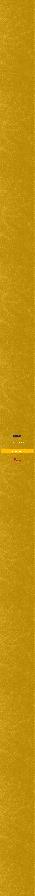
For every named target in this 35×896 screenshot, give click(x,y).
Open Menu (18, 451)
